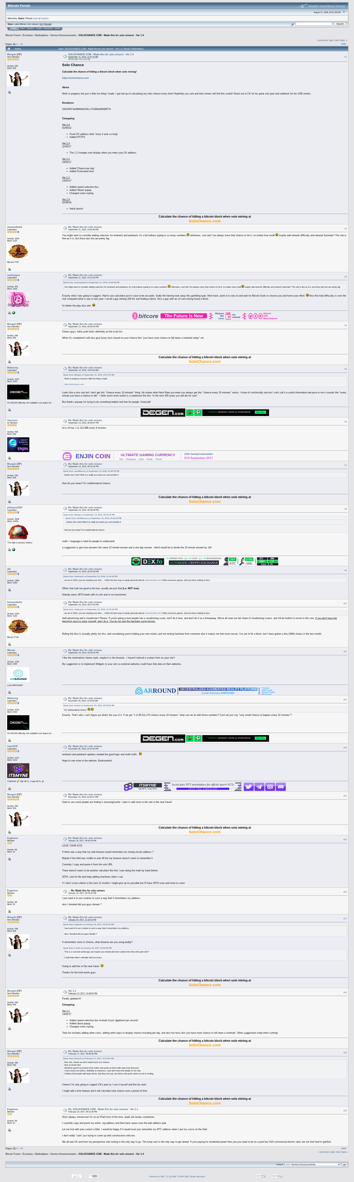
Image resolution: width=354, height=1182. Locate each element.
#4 (346, 325)
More (57, 28)
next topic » (341, 40)
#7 (346, 465)
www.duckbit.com (153, 580)
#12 (345, 699)
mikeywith (82, 59)
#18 (345, 992)
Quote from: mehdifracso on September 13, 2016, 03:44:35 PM (91, 471)
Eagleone (12, 838)
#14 (345, 796)
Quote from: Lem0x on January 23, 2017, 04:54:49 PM (87, 948)
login (35, 18)
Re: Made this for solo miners (85, 227)
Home (14, 28)
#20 (345, 1111)
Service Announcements (63, 35)
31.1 (41, 24)
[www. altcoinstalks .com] (13, 549)
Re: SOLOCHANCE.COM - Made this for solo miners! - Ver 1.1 (103, 1109)
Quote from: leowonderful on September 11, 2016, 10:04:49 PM (91, 282)
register (44, 18)
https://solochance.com (75, 78)
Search (30, 28)
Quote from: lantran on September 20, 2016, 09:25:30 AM (88, 705)
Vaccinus (12, 420)
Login (39, 28)
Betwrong (12, 367)
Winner (11, 650)
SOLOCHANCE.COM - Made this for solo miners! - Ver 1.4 (111, 35)
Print (343, 44)
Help (22, 28)
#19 (345, 1053)
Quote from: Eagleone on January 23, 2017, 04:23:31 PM (88, 924)
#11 (345, 651)
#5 (346, 369)
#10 (345, 603)
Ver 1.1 (72, 990)
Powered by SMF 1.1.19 (160, 1176)
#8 (346, 509)
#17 (345, 919)
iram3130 (12, 746)
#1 (346, 57)
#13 (345, 748)
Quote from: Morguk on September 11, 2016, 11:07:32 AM (88, 375)
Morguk (11, 54)
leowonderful (14, 227)
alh (9, 569)
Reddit (149, 459)
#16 (345, 892)
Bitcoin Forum (13, 35)
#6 (346, 422)
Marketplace (41, 35)
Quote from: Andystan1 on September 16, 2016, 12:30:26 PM (90, 576)
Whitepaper (131, 459)
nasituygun (13, 275)
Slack (141, 459)
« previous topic (325, 40)
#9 (346, 570)
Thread (158, 459)
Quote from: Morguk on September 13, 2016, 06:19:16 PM (88, 515)
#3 (346, 277)
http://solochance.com (74, 384)
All (21, 44)
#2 (346, 228)
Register (48, 28)
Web (121, 459)
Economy (28, 35)
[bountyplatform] (13, 312)
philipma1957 (14, 507)
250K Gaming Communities (198, 454)
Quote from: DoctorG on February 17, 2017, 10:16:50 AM (88, 1058)
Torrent (47, 24)
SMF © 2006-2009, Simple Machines (188, 1176)
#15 (345, 839)
